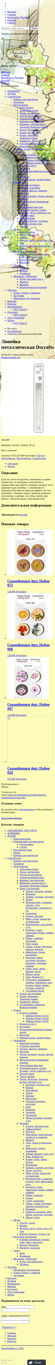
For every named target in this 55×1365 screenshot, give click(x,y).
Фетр (22, 268)
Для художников (15, 317)
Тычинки (30, 1112)
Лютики (30, 1095)
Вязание (11, 1286)
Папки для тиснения (30, 132)
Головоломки (26, 844)
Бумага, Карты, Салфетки (26, 293)
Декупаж (12, 290)
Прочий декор (27, 215)
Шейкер (30, 1140)
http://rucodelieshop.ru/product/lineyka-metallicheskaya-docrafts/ (24, 796)
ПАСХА (30, 1131)
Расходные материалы (25, 251)
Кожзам (24, 270)
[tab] (30, 463)
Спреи (23, 248)
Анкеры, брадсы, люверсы (33, 190)
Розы (28, 1107)
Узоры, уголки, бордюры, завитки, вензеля (39, 948)
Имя (3, 1307)
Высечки (24, 193)
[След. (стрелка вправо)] (5, 1363)
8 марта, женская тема (37, 1126)
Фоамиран (25, 273)
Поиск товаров (9, 65)
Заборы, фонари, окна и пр (40, 1154)
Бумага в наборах (29, 154)
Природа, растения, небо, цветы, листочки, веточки (39, 1213)
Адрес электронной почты (16, 1315)
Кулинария (31, 1165)
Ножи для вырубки (30, 130)
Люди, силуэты (34, 1170)
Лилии (29, 1093)
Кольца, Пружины (29, 259)
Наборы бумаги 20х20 (37, 160)
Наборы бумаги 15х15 (37, 157)
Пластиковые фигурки (31, 207)
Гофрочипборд (33, 1129)
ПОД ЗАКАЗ (26, 107)
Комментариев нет (11, 357)
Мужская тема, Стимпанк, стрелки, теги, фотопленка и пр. (39, 1181)
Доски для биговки (30, 113)
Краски (23, 237)
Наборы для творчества (25, 99)
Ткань (16, 265)
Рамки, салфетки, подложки (35, 939)
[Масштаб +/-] (11, 1360)
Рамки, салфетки (34, 1195)
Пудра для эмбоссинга (31, 279)
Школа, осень (33, 974)
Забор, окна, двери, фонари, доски (36, 970)
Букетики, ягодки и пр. (38, 1084)
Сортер (23, 847)
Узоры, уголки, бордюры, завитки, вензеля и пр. (39, 1205)
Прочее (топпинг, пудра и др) (35, 246)
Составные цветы (35, 990)
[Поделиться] (5, 1360)
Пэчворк (11, 304)
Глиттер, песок (27, 232)
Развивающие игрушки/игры (28, 841)
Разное (29, 899)
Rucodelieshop (14, 331)
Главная (11, 14)
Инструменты (20, 105)
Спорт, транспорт (35, 1200)
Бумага (17, 152)
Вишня (29, 1087)
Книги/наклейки (22, 838)
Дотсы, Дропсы (28, 235)
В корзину (21, 591)
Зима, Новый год (35, 977)
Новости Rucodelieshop (11, 818)
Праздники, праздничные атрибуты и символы (39, 1136)
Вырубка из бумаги (30, 185)
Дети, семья (32, 943)
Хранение (18, 102)
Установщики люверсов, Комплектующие (32, 145)
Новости (11, 1341)
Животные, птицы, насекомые (36, 953)
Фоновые (30, 894)
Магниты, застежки (30, 1247)
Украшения (19, 182)
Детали (11, 466)
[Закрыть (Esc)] (2, 1360)
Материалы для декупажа (26, 298)
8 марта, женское (34, 916)
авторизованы (27, 809)
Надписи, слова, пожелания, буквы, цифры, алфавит (40, 933)
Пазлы (16, 852)
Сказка (29, 1198)
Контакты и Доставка (18, 17)
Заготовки (25, 168)
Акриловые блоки (29, 110)
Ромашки (30, 1109)
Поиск (34, 28)
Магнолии (31, 1098)
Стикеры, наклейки (30, 188)
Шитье (10, 320)
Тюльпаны (31, 1115)
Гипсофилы (32, 1090)
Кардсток (24, 176)
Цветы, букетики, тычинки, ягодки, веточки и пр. (34, 222)
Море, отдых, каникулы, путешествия (38, 920)
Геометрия (31, 913)
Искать (5, 69)
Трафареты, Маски (29, 141)
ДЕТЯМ (11, 94)
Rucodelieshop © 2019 (12, 1348)
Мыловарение (14, 306)
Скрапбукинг (14, 96)
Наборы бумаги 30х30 (37, 163)
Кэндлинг (12, 312)
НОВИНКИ (13, 91)
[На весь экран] (8, 1360)
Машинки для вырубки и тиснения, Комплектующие (34, 125)
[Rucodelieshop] (18, 63)
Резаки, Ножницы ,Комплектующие (29, 136)
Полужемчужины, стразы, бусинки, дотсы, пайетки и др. (35, 211)
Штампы (24, 284)
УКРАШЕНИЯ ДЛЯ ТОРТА (22, 830)
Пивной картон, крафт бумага (35, 179)
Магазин (11, 11)
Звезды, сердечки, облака (39, 891)
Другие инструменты (31, 116)
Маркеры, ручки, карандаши (28, 149)
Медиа (16, 229)
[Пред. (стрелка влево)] (2, 1363)
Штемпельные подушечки (33, 287)
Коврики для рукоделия (32, 121)
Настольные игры (22, 850)
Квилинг (12, 301)
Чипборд (24, 226)
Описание (12, 463)
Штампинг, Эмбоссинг (25, 276)
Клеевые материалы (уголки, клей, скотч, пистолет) (35, 255)
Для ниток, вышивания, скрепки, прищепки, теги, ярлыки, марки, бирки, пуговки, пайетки (39, 983)
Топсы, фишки (27, 218)
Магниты (24, 262)
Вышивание (13, 1283)
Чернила (24, 281)
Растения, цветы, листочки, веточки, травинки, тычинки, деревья (36, 961)
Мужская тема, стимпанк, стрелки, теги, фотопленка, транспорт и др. (39, 906)
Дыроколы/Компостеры (32, 118)
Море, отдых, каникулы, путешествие (38, 1174)
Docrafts (23, 514)
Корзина (11, 20)
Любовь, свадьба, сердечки (40, 897)
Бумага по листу (28, 165)
